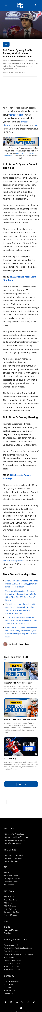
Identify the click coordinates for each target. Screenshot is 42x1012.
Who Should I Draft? (11, 966)
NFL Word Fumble (11, 861)
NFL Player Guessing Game (14, 855)
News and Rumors (11, 875)
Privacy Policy (9, 990)
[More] (8, 802)
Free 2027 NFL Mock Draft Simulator (20, 719)
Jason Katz (24, 644)
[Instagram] (11, 1002)
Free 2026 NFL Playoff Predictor (18, 683)
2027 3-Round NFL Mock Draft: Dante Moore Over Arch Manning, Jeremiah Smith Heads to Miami (21, 583)
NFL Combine (9, 903)
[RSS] (22, 1002)
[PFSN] (21, 5)
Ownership (8, 993)
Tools (6, 677)
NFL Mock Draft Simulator (14, 834)
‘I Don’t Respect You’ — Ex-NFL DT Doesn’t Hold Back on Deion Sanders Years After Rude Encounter (21, 620)
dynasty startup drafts (13, 560)
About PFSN (8, 984)
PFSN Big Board (10, 909)
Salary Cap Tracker (11, 882)
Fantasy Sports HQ (11, 945)
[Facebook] (5, 1002)
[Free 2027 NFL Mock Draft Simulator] (21, 707)
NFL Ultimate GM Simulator (14, 840)
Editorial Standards (11, 981)
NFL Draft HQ (10, 758)
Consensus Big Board (12, 912)
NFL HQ (7, 872)
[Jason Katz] (6, 644)
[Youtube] (20, 1008)
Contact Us (8, 987)
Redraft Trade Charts (12, 963)
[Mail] (16, 1002)
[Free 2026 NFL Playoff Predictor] (21, 671)
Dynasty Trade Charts (12, 960)
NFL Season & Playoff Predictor (16, 837)
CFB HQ (7, 927)
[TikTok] (28, 1002)
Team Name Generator (13, 969)
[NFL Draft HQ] (21, 746)
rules (36, 125)
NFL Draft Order (10, 906)
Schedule (7, 933)
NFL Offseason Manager (13, 843)
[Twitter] (33, 1002)
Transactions (9, 885)
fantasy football (16, 114)
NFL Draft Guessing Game (14, 858)
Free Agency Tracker (11, 879)
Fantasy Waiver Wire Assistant (15, 954)
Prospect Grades (10, 915)
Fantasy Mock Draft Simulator (15, 948)
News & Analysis (10, 900)
